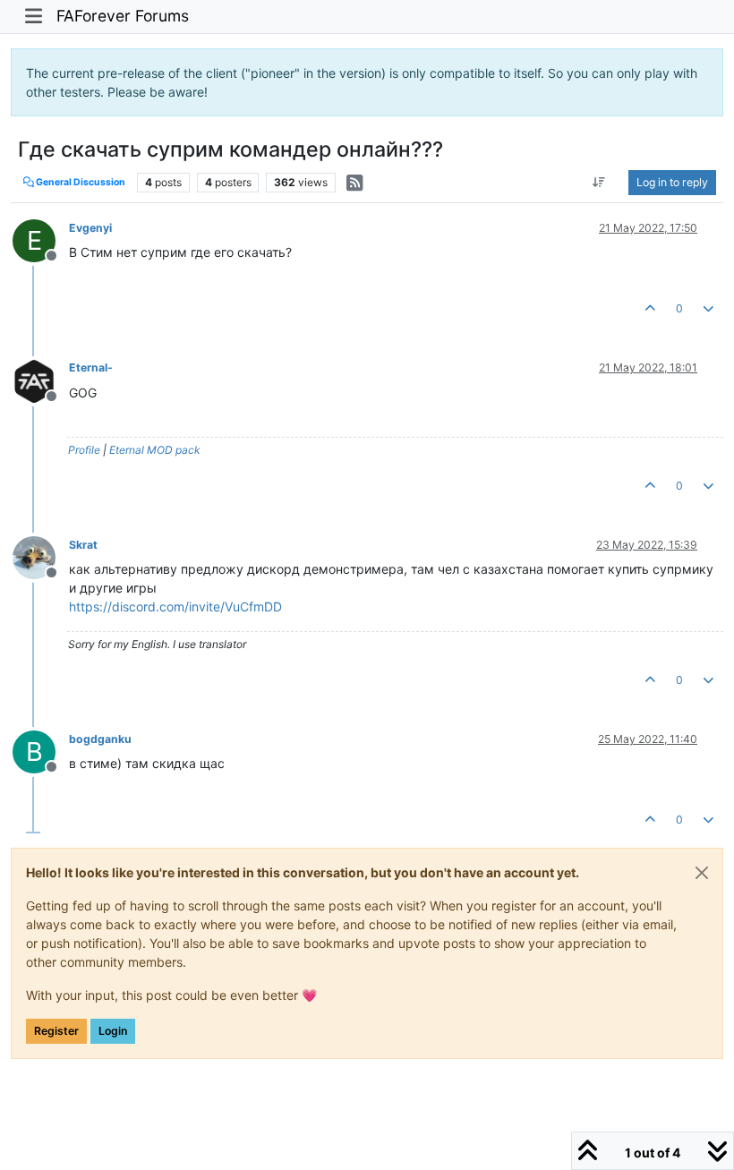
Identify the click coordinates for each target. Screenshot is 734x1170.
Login (112, 1031)
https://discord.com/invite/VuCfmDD (175, 606)
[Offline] (41, 379)
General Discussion (79, 182)
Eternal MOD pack (155, 450)
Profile (84, 450)
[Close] (701, 873)
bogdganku (100, 739)
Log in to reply (672, 182)
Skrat (83, 544)
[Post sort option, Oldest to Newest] (599, 182)
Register (56, 1031)
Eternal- (91, 367)
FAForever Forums (122, 15)
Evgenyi (90, 228)
